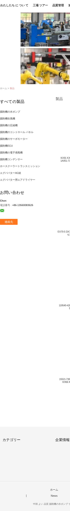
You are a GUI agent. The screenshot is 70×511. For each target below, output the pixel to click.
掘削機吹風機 (7, 118)
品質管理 (58, 5)
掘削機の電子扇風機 (11, 152)
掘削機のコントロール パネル (16, 132)
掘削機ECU (6, 145)
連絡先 (8, 221)
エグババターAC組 (10, 172)
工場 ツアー (40, 5)
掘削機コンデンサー (11, 159)
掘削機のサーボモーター (14, 138)
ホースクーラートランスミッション (20, 166)
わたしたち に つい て (14, 5)
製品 (12, 88)
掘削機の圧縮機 (9, 125)
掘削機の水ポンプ (10, 111)
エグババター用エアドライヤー (17, 179)
